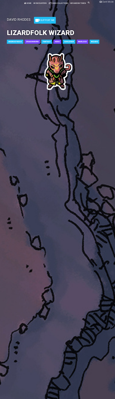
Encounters (41, 3)
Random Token (79, 3)
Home (28, 3)
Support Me (47, 20)
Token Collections (59, 3)
